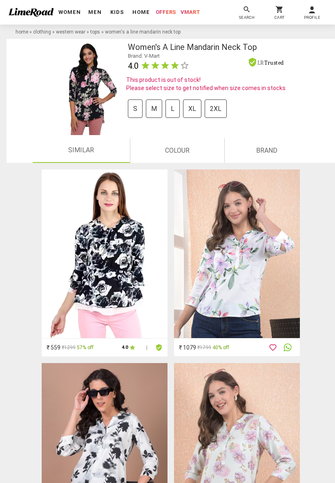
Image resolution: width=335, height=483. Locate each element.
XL (192, 109)
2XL (215, 109)
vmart (190, 12)
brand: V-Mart (144, 56)
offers (166, 12)
